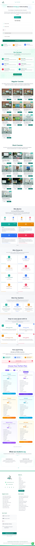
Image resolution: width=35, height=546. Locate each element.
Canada (17, 370)
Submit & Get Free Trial (9, 533)
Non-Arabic (7, 370)
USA (14, 370)
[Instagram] (11, 487)
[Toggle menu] (33, 2)
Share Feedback (21, 490)
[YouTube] (13, 487)
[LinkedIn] (9, 487)
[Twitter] (5, 487)
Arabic (11, 370)
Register (9, 99)
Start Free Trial (9, 393)
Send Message (17, 40)
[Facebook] (7, 487)
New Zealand (24, 370)
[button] (3, 30)
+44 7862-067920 (10, 484)
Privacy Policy (11, 535)
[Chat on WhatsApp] (32, 543)
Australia (20, 370)
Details (4, 99)
